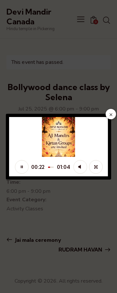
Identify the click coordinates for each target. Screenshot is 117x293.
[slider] (51, 167)
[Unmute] (80, 167)
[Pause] (22, 167)
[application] (58, 146)
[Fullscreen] (96, 167)
